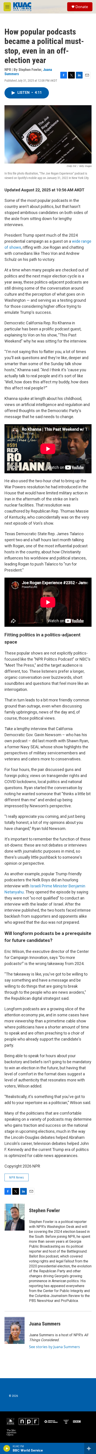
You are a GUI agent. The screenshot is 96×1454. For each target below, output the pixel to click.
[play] (7, 1448)
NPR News (16, 1177)
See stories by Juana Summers (54, 1346)
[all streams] (90, 1448)
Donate (81, 7)
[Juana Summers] (14, 1330)
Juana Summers (45, 1324)
